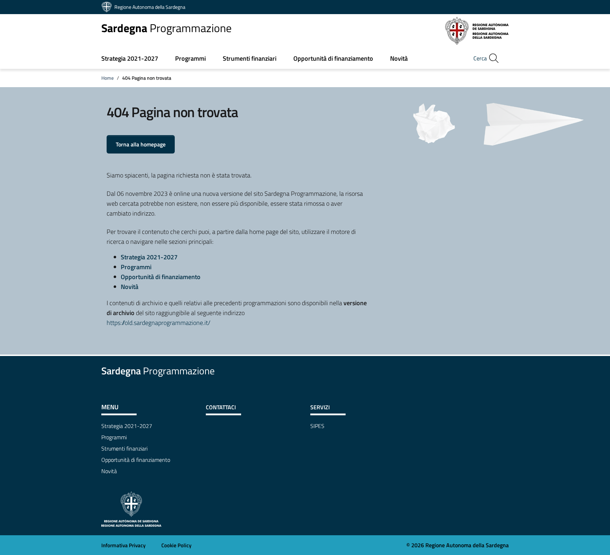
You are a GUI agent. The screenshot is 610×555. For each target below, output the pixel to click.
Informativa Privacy (123, 545)
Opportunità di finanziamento (333, 58)
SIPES (317, 426)
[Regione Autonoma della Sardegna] (131, 508)
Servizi (320, 407)
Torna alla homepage (141, 144)
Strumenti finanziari (249, 58)
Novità (399, 58)
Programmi (190, 58)
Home (107, 78)
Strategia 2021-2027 (129, 58)
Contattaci (221, 407)
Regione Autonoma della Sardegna (149, 7)
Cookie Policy (176, 545)
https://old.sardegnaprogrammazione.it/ (158, 322)
